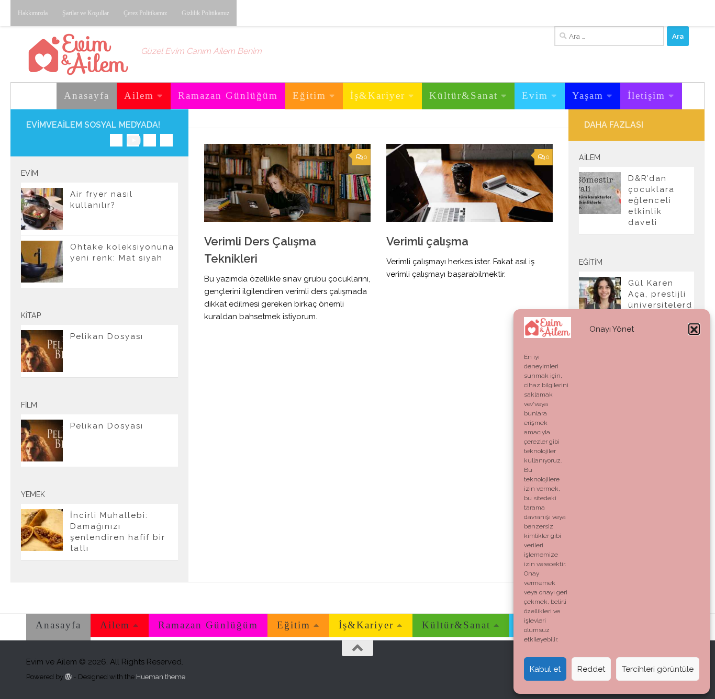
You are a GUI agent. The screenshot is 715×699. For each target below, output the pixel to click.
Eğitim (309, 95)
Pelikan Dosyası (106, 336)
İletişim (646, 95)
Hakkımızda (33, 13)
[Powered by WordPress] (68, 676)
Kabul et (545, 669)
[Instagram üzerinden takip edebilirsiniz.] (116, 140)
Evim (535, 95)
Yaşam (588, 95)
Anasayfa (86, 95)
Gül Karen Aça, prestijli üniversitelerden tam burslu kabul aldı (660, 305)
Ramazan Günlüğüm (228, 95)
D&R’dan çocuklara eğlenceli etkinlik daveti (651, 200)
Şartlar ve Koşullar (85, 13)
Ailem (139, 95)
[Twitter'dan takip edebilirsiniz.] (149, 140)
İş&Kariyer (377, 95)
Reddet (591, 669)
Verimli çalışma (427, 241)
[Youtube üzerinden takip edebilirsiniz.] (133, 140)
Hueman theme (160, 677)
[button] (694, 329)
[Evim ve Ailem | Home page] (78, 54)
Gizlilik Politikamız (205, 13)
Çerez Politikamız (145, 13)
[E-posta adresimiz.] (166, 140)
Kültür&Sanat (463, 95)
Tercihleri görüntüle (658, 669)
